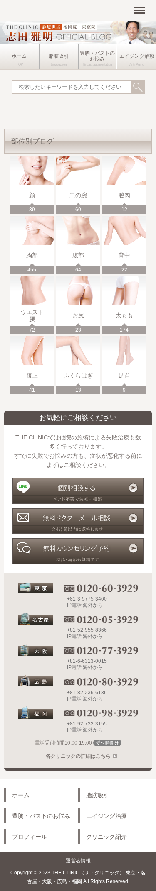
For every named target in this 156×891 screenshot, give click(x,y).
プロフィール (29, 836)
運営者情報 (78, 861)
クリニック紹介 (106, 836)
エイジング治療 (136, 56)
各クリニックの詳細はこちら (78, 756)
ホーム (19, 56)
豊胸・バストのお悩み (97, 56)
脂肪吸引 (59, 56)
